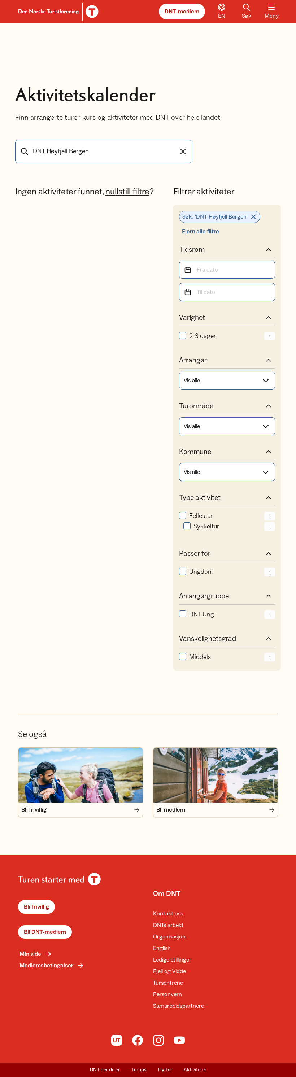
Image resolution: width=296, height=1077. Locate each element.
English (162, 948)
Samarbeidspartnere (178, 1006)
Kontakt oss (168, 913)
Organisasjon (169, 936)
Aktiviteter (195, 1070)
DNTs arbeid (168, 925)
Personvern (167, 994)
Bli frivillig (36, 906)
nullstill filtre (127, 191)
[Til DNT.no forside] (57, 12)
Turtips (139, 1070)
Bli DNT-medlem (45, 932)
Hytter (165, 1070)
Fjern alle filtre (200, 231)
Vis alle (192, 380)
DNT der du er (105, 1070)
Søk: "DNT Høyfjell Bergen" (215, 216)
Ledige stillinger (172, 959)
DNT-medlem (182, 11)
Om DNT (166, 893)
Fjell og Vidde (169, 971)
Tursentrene (168, 982)
